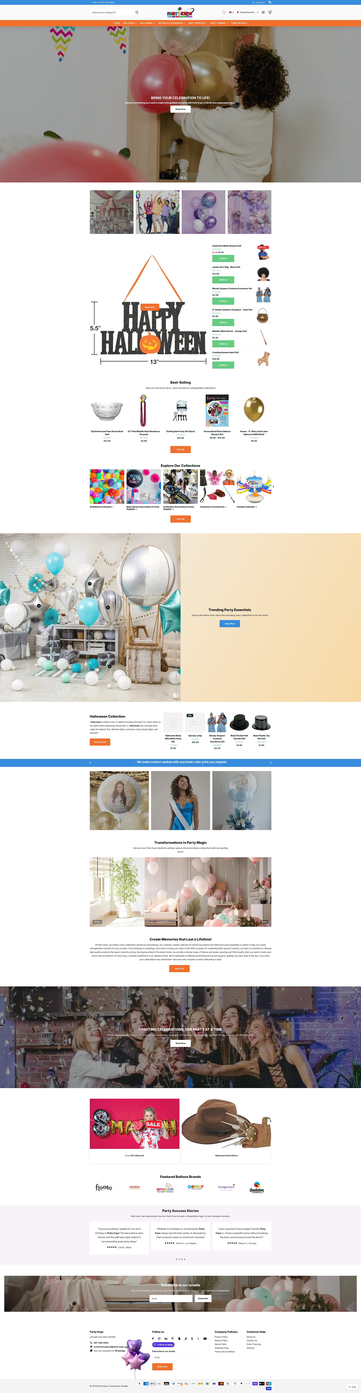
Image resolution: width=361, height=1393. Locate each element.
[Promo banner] (134, 1156)
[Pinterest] (172, 1338)
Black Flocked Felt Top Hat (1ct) (239, 737)
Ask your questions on (109, 1350)
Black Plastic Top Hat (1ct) (261, 737)
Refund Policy (221, 1340)
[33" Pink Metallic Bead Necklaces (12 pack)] (144, 411)
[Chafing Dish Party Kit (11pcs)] (180, 411)
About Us (179, 968)
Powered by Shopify (118, 1386)
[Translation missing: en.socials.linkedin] (166, 1338)
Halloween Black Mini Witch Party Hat (173, 738)
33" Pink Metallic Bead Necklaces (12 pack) (144, 433)
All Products (100, 742)
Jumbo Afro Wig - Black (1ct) (226, 267)
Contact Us (252, 1340)
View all (180, 449)
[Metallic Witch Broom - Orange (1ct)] (263, 337)
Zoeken (137, 12)
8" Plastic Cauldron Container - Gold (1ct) (232, 309)
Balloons (128, 23)
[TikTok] (186, 1338)
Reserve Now (111, 223)
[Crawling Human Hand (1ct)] (263, 358)
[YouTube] (205, 1339)
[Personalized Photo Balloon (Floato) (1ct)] (217, 411)
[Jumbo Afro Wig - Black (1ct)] (263, 273)
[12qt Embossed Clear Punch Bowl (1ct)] (107, 411)
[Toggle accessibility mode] (269, 2)
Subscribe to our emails (163, 1351)
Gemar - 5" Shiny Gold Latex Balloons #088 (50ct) (254, 433)
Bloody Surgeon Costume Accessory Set (232, 288)
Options (223, 258)
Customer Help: (256, 1331)
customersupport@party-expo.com (111, 1347)
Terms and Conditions (225, 1351)
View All (180, 519)
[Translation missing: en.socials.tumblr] (192, 1338)
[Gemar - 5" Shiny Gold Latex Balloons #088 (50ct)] (254, 411)
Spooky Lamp (195, 735)
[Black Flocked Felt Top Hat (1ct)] (239, 722)
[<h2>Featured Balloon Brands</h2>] (104, 1187)
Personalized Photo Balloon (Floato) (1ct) (217, 433)
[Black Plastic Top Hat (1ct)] (261, 722)
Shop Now (180, 109)
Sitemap (250, 1348)
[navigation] (176, 177)
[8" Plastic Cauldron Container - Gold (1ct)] (263, 316)
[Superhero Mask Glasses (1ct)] (263, 252)
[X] (198, 1339)
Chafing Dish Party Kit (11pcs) (180, 431)
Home (117, 23)
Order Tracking (254, 1344)
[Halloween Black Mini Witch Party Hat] (173, 722)
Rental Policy (221, 1344)
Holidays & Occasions (170, 23)
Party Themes (217, 23)
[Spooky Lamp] (195, 722)
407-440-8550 (101, 1343)
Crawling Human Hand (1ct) (225, 352)
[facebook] (153, 1338)
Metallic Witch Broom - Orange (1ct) (229, 331)
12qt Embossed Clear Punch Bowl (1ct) (107, 433)
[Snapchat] (179, 1338)
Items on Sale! (239, 23)
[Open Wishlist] (224, 12)
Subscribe (203, 1298)
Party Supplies (196, 23)
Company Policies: (226, 1331)
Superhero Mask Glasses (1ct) (226, 246)
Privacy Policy (221, 1337)
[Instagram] (159, 1338)
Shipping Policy (222, 1348)
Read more (108, 607)
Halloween (146, 23)
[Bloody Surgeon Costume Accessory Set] (263, 294)
